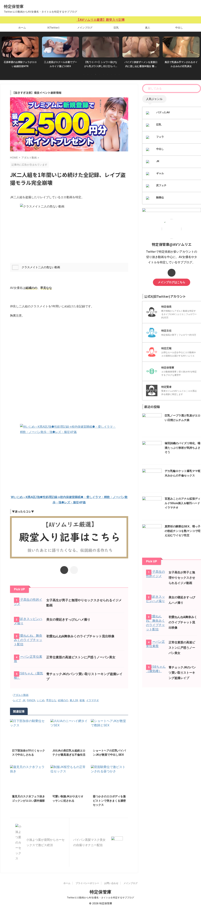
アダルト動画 (20, 694)
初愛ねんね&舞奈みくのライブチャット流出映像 (80, 636)
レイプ (17, 700)
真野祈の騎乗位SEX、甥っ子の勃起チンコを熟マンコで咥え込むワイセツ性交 (182, 531)
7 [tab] (107, 74)
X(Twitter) (53, 27)
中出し (179, 27)
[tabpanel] (20, 53)
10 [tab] (119, 74)
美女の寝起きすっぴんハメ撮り (68, 619)
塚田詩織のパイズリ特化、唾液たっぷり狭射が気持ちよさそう (182, 447)
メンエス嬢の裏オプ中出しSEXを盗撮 (181, 64)
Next (195, 51)
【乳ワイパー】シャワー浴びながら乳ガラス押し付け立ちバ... (60, 64)
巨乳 (116, 27)
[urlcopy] (74, 570)
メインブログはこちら (171, 282)
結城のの (63, 700)
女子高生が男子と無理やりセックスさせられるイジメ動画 (182, 577)
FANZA (31, 700)
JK (23, 700)
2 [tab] (88, 74)
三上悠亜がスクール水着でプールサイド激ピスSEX (20, 64)
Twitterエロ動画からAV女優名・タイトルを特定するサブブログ (100, 897)
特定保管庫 (14, 6)
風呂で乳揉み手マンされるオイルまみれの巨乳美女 (140, 64)
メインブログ (84, 27)
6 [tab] (103, 74)
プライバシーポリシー (87, 883)
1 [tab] (84, 74)
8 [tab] (111, 74)
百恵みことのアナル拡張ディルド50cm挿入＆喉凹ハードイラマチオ (182, 503)
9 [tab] (115, 74)
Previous (5, 51)
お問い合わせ (111, 883)
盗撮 (82, 700)
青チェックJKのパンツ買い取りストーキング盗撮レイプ (182, 672)
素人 (147, 27)
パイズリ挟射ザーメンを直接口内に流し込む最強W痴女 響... (100, 64)
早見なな (51, 700)
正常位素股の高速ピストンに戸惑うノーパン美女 (80, 657)
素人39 (74, 700)
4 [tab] (96, 74)
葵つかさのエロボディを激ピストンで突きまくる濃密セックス (109, 800)
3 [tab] (92, 74)
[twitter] (64, 570)
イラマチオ (92, 700)
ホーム (22, 27)
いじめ (41, 700)
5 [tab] (99, 74)
